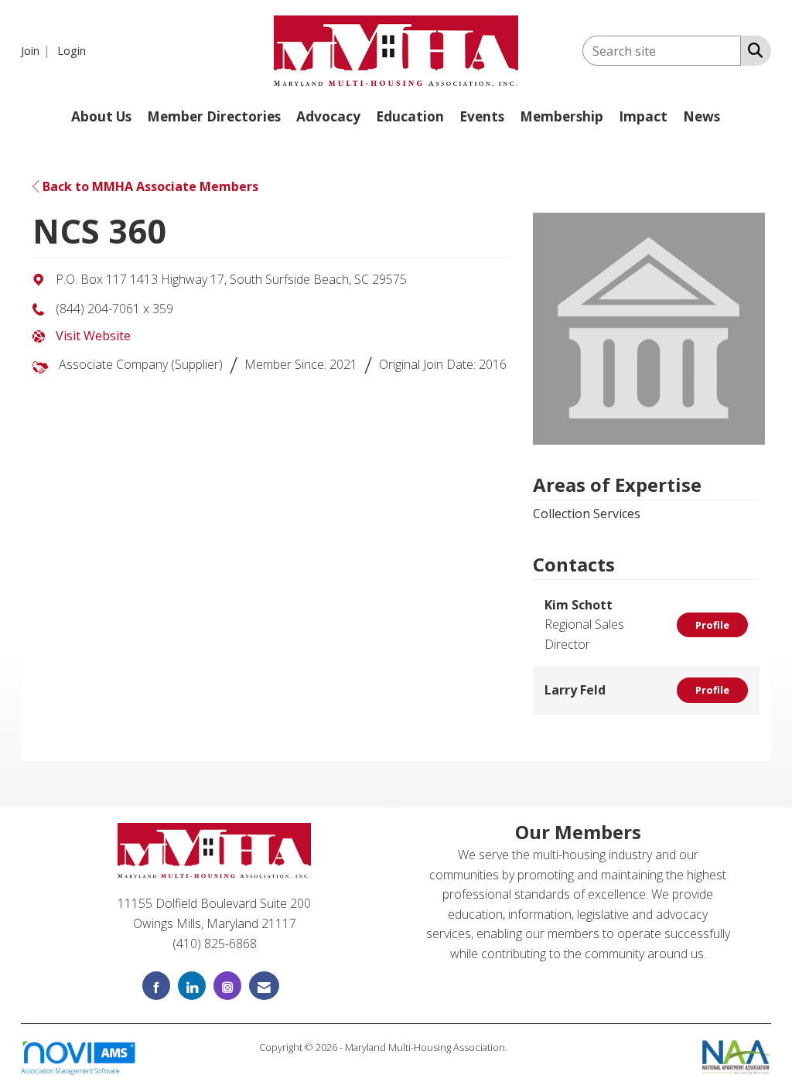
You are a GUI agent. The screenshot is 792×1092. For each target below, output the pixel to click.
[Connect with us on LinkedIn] (192, 985)
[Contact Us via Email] (264, 985)
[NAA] (736, 1055)
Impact (643, 116)
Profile (712, 625)
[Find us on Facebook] (156, 985)
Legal (522, 1047)
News (701, 116)
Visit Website (93, 335)
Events (481, 116)
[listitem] (37, 50)
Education (410, 116)
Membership (561, 116)
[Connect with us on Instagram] (227, 985)
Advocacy (328, 116)
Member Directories (214, 116)
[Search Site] (752, 49)
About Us (101, 116)
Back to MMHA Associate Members (148, 186)
